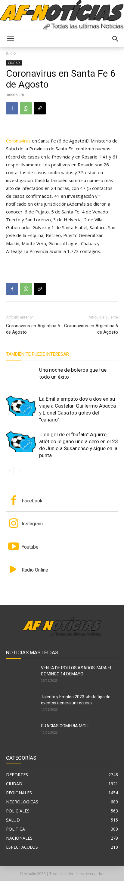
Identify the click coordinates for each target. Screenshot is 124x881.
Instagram (32, 524)
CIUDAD (14, 63)
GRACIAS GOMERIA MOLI (64, 725)
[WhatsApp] (26, 108)
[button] (10, 39)
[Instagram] (13, 523)
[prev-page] (10, 470)
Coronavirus (18, 141)
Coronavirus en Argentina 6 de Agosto (91, 329)
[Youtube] (13, 547)
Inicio (11, 53)
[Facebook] (12, 108)
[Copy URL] (40, 108)
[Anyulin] (62, 15)
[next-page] (19, 470)
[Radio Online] (13, 570)
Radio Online (35, 570)
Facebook (32, 501)
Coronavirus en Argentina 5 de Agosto (33, 329)
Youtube (30, 547)
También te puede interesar (37, 354)
